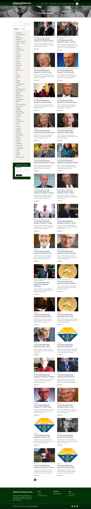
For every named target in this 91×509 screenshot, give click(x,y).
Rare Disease (19, 133)
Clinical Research (20, 49)
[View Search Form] (77, 4)
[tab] (16, 29)
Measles (18, 94)
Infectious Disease (20, 83)
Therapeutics (48, 37)
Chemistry (43, 37)
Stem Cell (18, 140)
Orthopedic (18, 116)
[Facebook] (75, 1)
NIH (17, 102)
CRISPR (18, 58)
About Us (40, 493)
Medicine (18, 97)
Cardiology (18, 39)
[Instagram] (77, 1)
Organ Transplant (20, 112)
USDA (17, 150)
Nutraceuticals (19, 106)
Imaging (40, 279)
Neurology (18, 100)
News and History (53, 3)
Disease (18, 66)
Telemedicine (19, 143)
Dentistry (18, 63)
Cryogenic (18, 61)
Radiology (41, 373)
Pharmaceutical (69, 189)
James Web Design (33, 506)
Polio (17, 124)
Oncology (18, 109)
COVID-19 (18, 56)
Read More (60, 50)
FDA (17, 73)
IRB (17, 87)
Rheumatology (19, 135)
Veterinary (18, 153)
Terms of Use (71, 495)
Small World (65, 3)
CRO (17, 60)
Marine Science (19, 90)
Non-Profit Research (71, 128)
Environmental (19, 70)
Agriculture (18, 32)
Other (17, 118)
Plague (17, 123)
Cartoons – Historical (21, 41)
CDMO (17, 46)
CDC (17, 44)
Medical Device (19, 95)
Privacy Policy (71, 493)
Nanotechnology (60, 38)
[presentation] (44, 29)
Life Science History (66, 279)
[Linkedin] (78, 1)
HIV (17, 78)
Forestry (18, 75)
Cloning (18, 51)
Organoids (18, 114)
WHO (17, 155)
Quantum (18, 130)
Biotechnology (37, 37)
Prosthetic (18, 128)
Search (26, 23)
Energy (63, 68)
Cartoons (59, 3)
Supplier (18, 141)
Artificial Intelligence (20, 34)
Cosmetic (18, 54)
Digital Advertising (57, 493)
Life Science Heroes (42, 495)
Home (42, 3)
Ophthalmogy (19, 111)
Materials (71, 37)
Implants (18, 82)
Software (18, 138)
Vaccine (18, 152)
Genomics (18, 77)
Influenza (18, 85)
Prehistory (18, 126)
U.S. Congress (19, 147)
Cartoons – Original (20, 43)
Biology (18, 36)
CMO (17, 53)
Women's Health (20, 157)
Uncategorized (19, 148)
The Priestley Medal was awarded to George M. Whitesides (42, 284)
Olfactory (18, 107)
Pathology (18, 119)
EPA (17, 72)
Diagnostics (19, 65)
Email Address (18, 170)
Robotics (18, 136)
